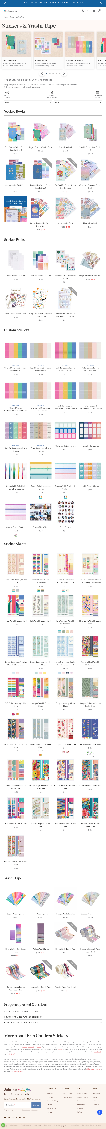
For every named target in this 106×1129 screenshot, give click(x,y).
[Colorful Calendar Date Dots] (40, 260)
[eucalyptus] (17, 590)
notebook (31, 1047)
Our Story (50, 1093)
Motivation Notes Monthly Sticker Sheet (16, 787)
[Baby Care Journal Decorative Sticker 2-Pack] (40, 298)
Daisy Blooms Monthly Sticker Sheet (15, 745)
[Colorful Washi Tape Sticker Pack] (15, 933)
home (6, 17)
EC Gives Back (51, 1108)
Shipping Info (96, 1093)
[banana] (44, 673)
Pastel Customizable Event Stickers (41, 449)
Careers (49, 1112)
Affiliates (49, 1105)
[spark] (67, 590)
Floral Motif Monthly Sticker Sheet (16, 581)
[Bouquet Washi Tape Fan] (90, 898)
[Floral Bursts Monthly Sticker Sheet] (90, 605)
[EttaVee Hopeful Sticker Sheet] (40, 808)
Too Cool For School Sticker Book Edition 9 (40, 186)
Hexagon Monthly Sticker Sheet (40, 704)
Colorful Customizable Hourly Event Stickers (15, 369)
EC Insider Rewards (82, 1097)
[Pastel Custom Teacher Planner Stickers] (90, 350)
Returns (95, 1097)
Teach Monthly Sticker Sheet (90, 744)
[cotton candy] (36, 673)
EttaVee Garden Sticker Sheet (90, 785)
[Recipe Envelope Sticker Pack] (90, 260)
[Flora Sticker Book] (90, 208)
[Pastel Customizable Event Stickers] (40, 430)
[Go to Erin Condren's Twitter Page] (16, 1117)
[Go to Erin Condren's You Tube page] (12, 1117)
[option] (53, 2)
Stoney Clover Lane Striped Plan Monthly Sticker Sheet (90, 581)
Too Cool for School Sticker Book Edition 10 (15, 148)
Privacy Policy (37, 1125)
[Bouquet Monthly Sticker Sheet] (65, 688)
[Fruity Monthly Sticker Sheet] (65, 729)
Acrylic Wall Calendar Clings (15, 313)
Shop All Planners (82, 1093)
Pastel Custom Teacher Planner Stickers (90, 369)
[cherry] (67, 752)
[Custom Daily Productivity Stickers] (40, 470)
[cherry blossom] (13, 590)
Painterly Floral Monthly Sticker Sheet (90, 663)
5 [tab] (59, 73)
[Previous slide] (42, 74)
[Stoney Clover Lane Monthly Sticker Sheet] (40, 646)
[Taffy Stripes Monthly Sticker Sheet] (15, 688)
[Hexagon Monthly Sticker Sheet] (40, 688)
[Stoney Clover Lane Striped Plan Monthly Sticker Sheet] (90, 564)
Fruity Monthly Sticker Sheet (65, 744)
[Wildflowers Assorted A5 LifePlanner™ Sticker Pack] (65, 298)
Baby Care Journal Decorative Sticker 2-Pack (40, 315)
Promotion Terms (75, 1125)
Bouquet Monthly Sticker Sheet (65, 704)
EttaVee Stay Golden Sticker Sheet (65, 825)
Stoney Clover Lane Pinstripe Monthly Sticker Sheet (16, 663)
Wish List (79, 1101)
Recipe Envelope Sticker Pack (90, 275)
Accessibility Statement (62, 1127)
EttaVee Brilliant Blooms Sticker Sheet (90, 825)
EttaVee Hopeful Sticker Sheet (40, 825)
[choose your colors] (40, 497)
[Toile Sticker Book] (65, 132)
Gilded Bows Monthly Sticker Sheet (41, 745)
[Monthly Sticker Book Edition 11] (90, 132)
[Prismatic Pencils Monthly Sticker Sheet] (40, 564)
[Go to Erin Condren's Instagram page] (9, 1117)
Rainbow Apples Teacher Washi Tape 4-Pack (16, 988)
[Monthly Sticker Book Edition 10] (15, 170)
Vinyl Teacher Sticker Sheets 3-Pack (65, 277)
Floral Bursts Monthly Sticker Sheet (90, 622)
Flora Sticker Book (90, 223)
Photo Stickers (65, 527)
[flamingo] (17, 673)
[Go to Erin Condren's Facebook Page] (5, 1117)
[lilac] (71, 673)
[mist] (59, 631)
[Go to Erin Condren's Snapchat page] (24, 1117)
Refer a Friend (81, 1105)
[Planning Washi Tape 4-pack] (65, 971)
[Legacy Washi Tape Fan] (15, 898)
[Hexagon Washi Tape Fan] (65, 898)
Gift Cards (80, 1108)
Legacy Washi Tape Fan (15, 913)
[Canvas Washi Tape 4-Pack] (65, 933)
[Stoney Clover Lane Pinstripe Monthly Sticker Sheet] (15, 646)
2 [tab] (50, 73)
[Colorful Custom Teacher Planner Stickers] (65, 350)
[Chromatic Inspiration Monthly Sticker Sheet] (65, 564)
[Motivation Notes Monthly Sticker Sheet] (15, 770)
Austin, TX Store (67, 1093)
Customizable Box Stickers (65, 446)
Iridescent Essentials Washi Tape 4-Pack (90, 950)
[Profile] (83, 10)
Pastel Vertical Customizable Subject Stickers (40, 409)
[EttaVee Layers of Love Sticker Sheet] (15, 846)
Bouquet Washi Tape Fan (90, 913)
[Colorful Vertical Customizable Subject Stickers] (15, 390)
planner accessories (17, 1071)
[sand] (67, 631)
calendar (60, 1049)
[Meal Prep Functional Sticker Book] (90, 170)
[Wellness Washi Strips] (40, 933)
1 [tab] (47, 73)
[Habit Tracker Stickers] (90, 470)
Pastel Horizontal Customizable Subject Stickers (90, 407)
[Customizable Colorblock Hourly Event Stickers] (15, 470)
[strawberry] (63, 752)
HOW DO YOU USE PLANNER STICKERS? (22, 1012)
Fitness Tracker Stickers (90, 446)
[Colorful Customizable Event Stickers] (15, 430)
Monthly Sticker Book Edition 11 (90, 148)
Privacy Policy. (34, 1110)
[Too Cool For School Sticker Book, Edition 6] (65, 170)
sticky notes (90, 1069)
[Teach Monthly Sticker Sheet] (90, 729)
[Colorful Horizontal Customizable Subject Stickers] (65, 390)
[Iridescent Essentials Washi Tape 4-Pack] (90, 933)
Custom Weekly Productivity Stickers (65, 487)
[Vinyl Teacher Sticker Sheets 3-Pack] (65, 260)
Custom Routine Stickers (15, 527)
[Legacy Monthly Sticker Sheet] (15, 605)
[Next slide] (64, 74)
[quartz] (71, 631)
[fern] (63, 631)
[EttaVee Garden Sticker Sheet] (90, 770)
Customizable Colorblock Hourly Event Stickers (15, 487)
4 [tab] (56, 73)
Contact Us (96, 1105)
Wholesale (50, 1097)
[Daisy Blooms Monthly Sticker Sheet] (15, 729)
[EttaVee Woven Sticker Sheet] (15, 808)
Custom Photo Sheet (40, 527)
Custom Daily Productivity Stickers (41, 487)
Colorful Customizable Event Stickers (16, 449)
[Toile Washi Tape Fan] (40, 898)
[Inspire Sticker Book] (65, 208)
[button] (5, 3)
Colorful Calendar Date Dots (41, 275)
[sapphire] (67, 673)
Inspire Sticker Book (65, 223)
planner (24, 1047)
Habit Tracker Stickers (90, 486)
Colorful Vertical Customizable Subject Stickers (15, 409)
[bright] (63, 590)
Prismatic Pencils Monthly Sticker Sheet (40, 581)
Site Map (79, 1112)
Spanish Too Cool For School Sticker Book (40, 224)
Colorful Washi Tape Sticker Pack (15, 950)
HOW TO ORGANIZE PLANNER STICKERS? (23, 1017)
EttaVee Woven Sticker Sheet (16, 823)
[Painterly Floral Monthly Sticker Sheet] (90, 646)
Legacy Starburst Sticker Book (40, 147)
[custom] (17, 714)
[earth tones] (42, 590)
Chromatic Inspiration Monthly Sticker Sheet (65, 581)
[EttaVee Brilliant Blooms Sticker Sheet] (90, 808)
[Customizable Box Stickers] (65, 430)
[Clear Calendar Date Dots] (15, 260)
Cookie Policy (47, 1125)
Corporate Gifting (52, 1101)
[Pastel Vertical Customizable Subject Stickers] (40, 390)
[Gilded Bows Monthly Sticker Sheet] (40, 729)
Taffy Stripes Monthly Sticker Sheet (16, 704)
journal (39, 1047)
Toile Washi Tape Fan (40, 913)
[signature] (13, 714)
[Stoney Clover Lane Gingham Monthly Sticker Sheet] (65, 646)
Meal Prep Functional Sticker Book (90, 186)
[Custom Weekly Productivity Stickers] (65, 470)
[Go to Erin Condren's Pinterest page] (20, 1117)
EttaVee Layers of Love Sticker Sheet (15, 863)
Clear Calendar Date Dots (15, 275)
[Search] (88, 10)
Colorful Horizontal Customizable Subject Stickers (65, 407)
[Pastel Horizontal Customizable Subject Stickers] (90, 390)
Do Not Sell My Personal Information (91, 1125)
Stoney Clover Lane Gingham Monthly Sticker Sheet (65, 663)
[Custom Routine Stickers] (15, 511)
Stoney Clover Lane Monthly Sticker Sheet (40, 663)
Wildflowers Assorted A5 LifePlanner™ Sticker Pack (65, 315)
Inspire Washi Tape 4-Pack (41, 987)
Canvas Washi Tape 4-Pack (65, 949)
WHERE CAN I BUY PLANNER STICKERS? (22, 1022)
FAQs (94, 1101)
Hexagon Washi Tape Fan (65, 913)
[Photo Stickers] (65, 511)
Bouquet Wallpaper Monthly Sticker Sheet (90, 704)
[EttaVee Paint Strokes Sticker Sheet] (65, 770)
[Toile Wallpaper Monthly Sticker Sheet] (65, 605)
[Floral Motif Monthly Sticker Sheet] (15, 564)
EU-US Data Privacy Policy (61, 1125)
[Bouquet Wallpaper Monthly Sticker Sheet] (90, 688)
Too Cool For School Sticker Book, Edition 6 (65, 186)
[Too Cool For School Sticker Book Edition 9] (40, 170)
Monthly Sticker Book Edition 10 (15, 186)
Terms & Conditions (26, 1110)
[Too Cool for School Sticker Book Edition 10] (15, 132)
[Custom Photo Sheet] (40, 511)
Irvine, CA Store (67, 1097)
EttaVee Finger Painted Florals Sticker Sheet (40, 787)
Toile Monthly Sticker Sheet (40, 621)
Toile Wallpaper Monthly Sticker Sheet (65, 622)
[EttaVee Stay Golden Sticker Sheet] (65, 808)
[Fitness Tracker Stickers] (90, 430)
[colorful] (38, 590)
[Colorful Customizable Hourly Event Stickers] (15, 350)
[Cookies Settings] (3, 1125)
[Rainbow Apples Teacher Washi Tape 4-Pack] (15, 971)
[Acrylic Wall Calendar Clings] (15, 298)
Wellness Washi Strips (41, 949)
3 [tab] (53, 73)
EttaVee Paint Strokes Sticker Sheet (65, 787)
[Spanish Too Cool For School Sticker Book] (40, 208)
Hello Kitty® (11, 1054)
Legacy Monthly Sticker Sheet (15, 621)
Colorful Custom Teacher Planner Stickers (65, 369)
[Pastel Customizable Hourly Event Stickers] (40, 350)
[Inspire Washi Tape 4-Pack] (40, 971)
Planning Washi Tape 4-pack (65, 987)
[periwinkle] (13, 673)
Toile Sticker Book (65, 147)
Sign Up (36, 1105)
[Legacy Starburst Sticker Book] (40, 132)
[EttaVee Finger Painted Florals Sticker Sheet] (40, 770)
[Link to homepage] (10, 11)
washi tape (98, 1069)
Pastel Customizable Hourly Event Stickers (40, 369)
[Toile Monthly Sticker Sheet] (40, 605)
